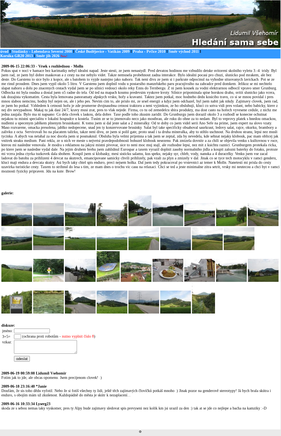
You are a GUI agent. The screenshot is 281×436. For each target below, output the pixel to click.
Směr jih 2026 (51, 56)
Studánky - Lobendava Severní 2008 (42, 51)
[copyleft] (140, 431)
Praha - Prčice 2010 (149, 51)
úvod (4, 51)
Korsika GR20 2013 (16, 56)
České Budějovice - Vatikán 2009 (102, 51)
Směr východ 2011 (184, 51)
